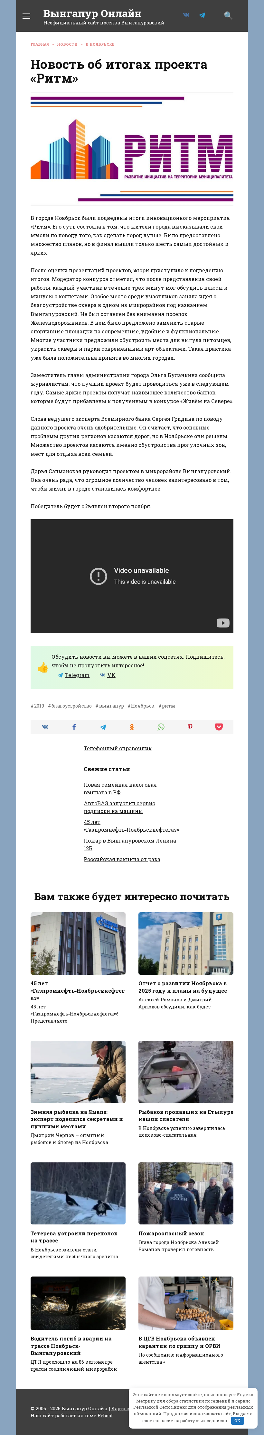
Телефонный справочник (118, 748)
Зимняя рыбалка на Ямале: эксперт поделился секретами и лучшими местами (77, 1118)
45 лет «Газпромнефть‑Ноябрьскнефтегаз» (78, 990)
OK (237, 1420)
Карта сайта (125, 1408)
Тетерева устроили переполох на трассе (74, 1236)
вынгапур (111, 706)
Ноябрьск (143, 706)
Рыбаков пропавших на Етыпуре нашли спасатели (185, 1115)
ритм (168, 706)
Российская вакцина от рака (122, 859)
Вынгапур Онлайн (92, 13)
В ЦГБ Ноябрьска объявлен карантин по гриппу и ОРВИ (179, 1342)
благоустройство (72, 706)
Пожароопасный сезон (171, 1233)
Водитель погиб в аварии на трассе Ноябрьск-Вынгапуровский (71, 1345)
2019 (39, 706)
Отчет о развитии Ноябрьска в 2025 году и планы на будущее (182, 987)
